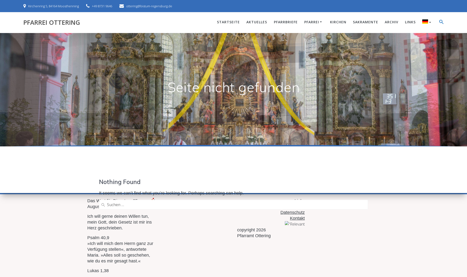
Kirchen (338, 22)
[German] (427, 22)
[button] (441, 22)
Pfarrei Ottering (51, 22)
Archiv (391, 22)
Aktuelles (256, 22)
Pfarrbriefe (286, 22)
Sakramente (365, 22)
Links (410, 22)
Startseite (228, 22)
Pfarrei (311, 22)
